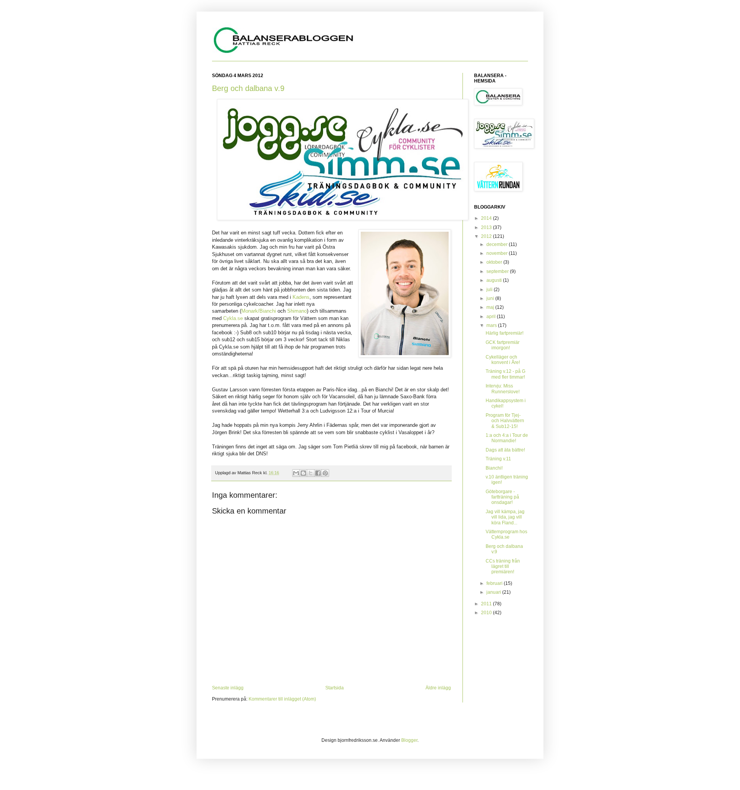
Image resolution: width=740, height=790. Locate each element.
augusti (494, 280)
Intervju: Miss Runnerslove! (503, 388)
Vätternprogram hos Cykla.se (506, 534)
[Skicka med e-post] (296, 473)
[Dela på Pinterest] (325, 473)
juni (490, 298)
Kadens (301, 297)
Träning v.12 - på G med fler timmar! (505, 374)
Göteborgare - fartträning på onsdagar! (502, 497)
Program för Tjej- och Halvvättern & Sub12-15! (505, 421)
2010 (487, 612)
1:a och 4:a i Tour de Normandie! (507, 438)
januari (494, 592)
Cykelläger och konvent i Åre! (503, 359)
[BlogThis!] (303, 473)
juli (490, 289)
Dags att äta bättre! (505, 450)
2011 (487, 603)
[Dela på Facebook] (318, 473)
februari (495, 583)
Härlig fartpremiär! (504, 333)
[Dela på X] (310, 473)
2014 (487, 218)
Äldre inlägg (438, 688)
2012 (487, 236)
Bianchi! (494, 468)
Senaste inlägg (228, 688)
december (497, 244)
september (498, 271)
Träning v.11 (498, 459)
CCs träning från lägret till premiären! (503, 566)
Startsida (334, 688)
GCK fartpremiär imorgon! (503, 345)
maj (490, 307)
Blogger (409, 740)
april (491, 316)
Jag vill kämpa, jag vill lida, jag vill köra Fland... (505, 517)
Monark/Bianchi (258, 311)
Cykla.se (233, 318)
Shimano (297, 311)
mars (492, 325)
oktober (494, 262)
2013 (487, 227)
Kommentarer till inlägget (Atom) (282, 699)
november (497, 253)
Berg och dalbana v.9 (248, 88)
